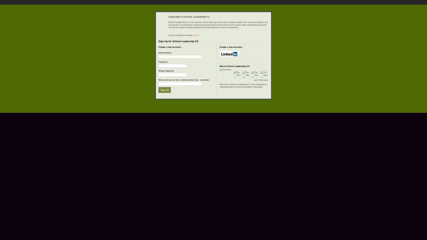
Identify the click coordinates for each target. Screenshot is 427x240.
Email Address (164, 52)
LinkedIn (230, 54)
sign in (196, 35)
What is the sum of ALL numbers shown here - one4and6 (183, 79)
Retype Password (166, 71)
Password (162, 61)
